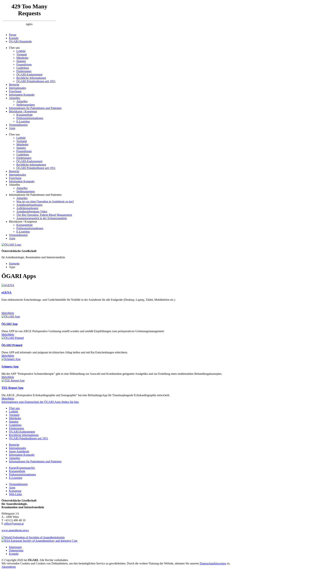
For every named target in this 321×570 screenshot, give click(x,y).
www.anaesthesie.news (15, 530)
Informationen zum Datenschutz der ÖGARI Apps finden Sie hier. (40, 401)
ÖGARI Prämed (11, 345)
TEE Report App (12, 387)
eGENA (6, 292)
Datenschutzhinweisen (213, 563)
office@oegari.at (14, 523)
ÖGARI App (9, 323)
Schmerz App (10, 366)
